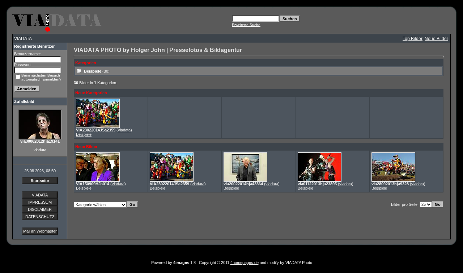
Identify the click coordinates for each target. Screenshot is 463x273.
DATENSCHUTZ (40, 216)
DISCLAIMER (40, 209)
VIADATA (40, 195)
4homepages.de (244, 262)
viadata (124, 130)
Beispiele (92, 71)
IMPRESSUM (40, 202)
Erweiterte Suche (246, 25)
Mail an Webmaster (40, 231)
